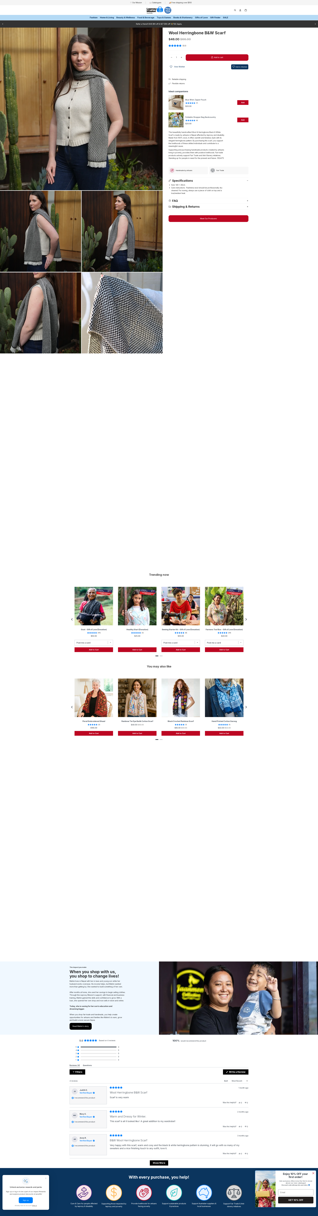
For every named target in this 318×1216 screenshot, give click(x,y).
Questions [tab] (87, 1065)
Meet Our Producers (208, 218)
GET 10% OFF (295, 1200)
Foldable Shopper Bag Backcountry (200, 117)
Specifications (182, 180)
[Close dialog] (313, 1173)
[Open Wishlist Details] (171, 66)
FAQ (175, 200)
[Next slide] (315, 24)
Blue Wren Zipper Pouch (195, 100)
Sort (226, 1081)
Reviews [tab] (75, 1065)
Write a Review (238, 1072)
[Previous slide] (2, 24)
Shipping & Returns (186, 206)
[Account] (240, 10)
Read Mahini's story (81, 1026)
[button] (208, 45)
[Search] (235, 10)
